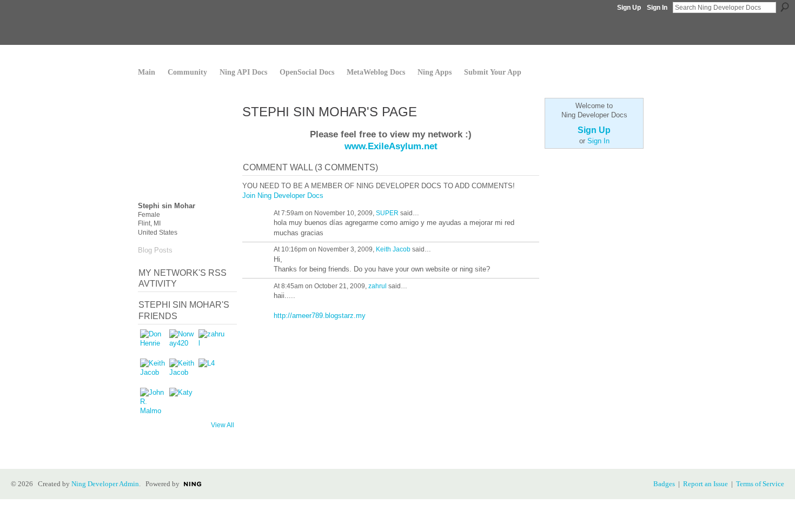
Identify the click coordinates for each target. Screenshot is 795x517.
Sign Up (629, 7)
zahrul (377, 286)
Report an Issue (705, 484)
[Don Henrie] (153, 342)
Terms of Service (760, 484)
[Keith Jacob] (153, 372)
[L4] (211, 372)
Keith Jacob (393, 249)
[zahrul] (211, 342)
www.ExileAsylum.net (391, 146)
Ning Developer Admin (105, 484)
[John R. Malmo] (153, 401)
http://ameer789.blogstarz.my (320, 315)
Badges (664, 484)
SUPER (387, 213)
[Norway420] (182, 342)
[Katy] (182, 401)
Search (784, 7)
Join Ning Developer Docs (282, 195)
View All (222, 425)
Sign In (657, 7)
